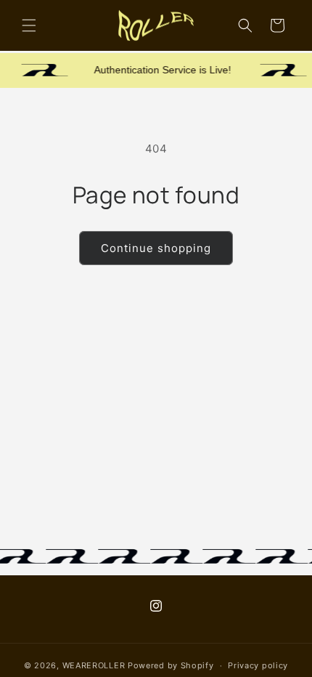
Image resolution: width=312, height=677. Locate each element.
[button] (29, 25)
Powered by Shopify (171, 665)
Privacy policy (258, 665)
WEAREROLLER (94, 665)
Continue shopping (156, 248)
